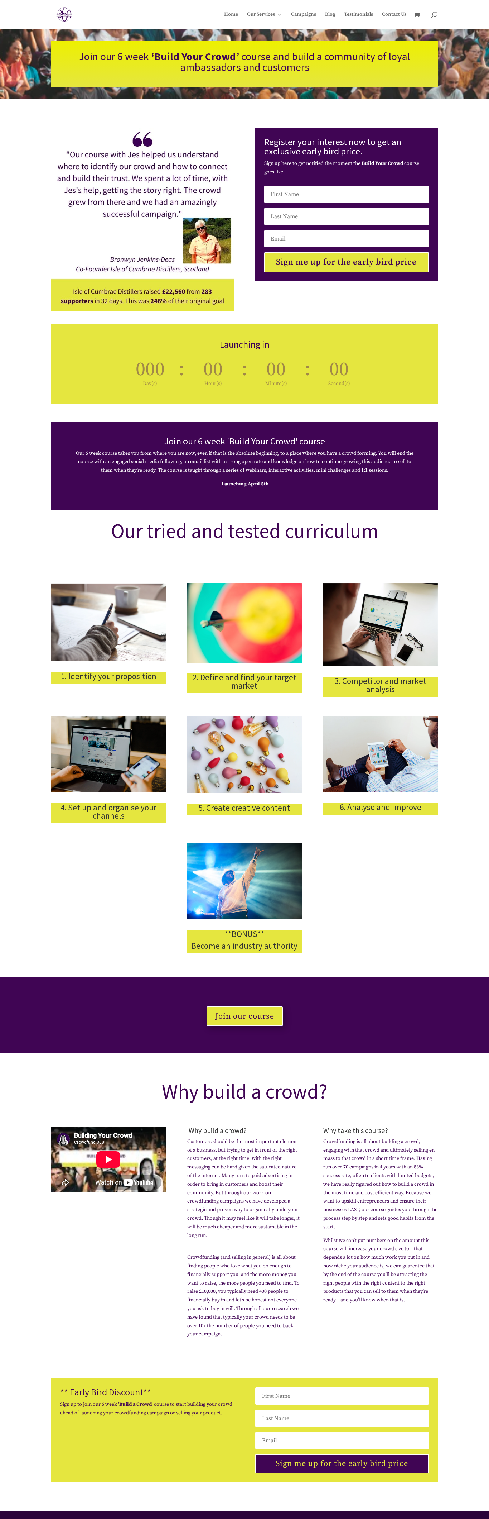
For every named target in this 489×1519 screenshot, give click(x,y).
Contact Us (394, 15)
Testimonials (358, 15)
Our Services (261, 15)
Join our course (244, 1016)
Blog (330, 15)
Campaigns (303, 15)
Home (231, 15)
